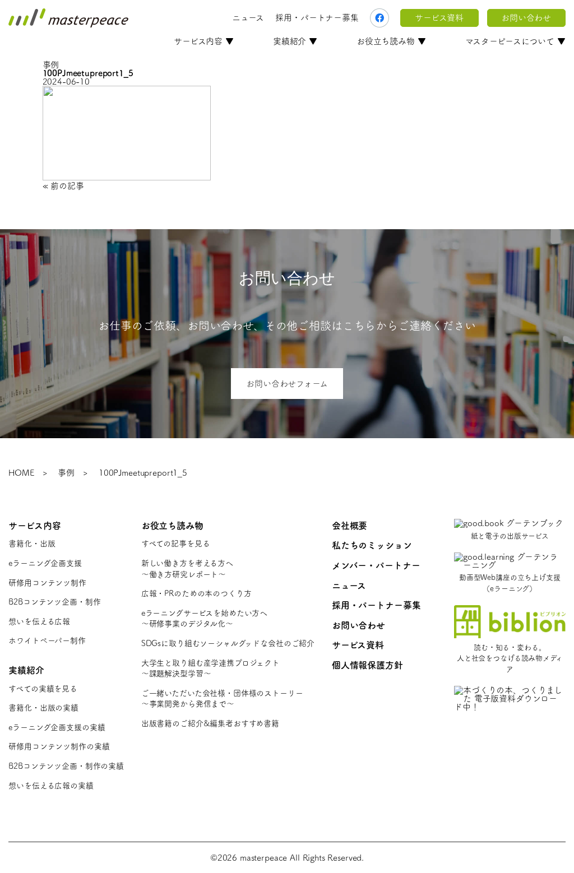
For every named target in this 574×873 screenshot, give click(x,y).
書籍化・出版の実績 (43, 708)
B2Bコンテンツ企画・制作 (54, 602)
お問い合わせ (526, 17)
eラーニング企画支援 (45, 563)
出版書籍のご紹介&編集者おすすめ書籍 (210, 723)
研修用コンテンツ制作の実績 (58, 746)
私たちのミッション (372, 545)
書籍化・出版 (31, 543)
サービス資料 (439, 17)
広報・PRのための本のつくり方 (196, 593)
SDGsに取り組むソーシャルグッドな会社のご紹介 (227, 643)
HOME (21, 472)
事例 (66, 472)
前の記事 (67, 186)
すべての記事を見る (175, 543)
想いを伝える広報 (39, 621)
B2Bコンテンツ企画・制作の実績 (66, 766)
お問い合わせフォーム (287, 383)
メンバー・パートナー (376, 565)
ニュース (248, 17)
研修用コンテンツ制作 (47, 583)
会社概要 (349, 525)
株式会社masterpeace (68, 17)
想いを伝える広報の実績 (50, 786)
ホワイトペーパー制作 (47, 640)
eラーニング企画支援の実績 (56, 727)
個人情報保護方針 (367, 665)
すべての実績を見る (42, 689)
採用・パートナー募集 (317, 17)
